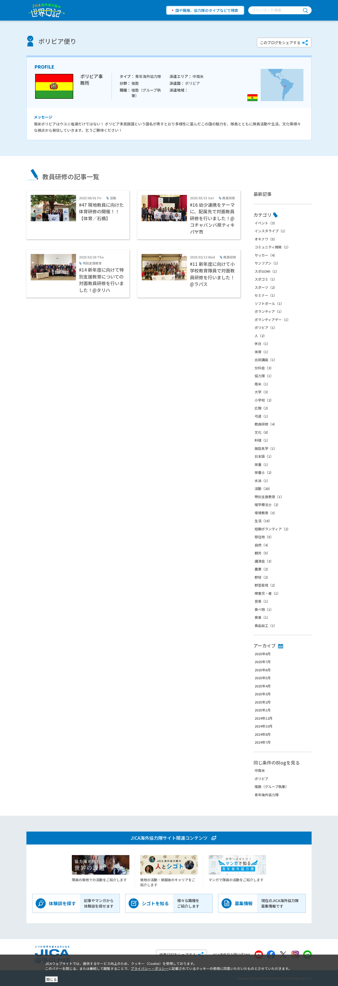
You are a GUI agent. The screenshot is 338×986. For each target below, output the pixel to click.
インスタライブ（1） (271, 230)
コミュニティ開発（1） (272, 246)
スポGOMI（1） (267, 271)
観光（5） (262, 552)
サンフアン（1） (267, 263)
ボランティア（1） (269, 311)
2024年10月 (264, 726)
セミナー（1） (266, 295)
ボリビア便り (57, 41)
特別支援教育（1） (269, 496)
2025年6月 (263, 669)
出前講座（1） (266, 359)
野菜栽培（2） (266, 585)
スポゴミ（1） (266, 279)
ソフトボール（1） (269, 303)
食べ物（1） (264, 609)
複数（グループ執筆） (272, 786)
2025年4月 (263, 685)
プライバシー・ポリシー (149, 968)
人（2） (261, 335)
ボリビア (261, 778)
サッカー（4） (266, 255)
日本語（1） (264, 456)
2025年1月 (263, 710)
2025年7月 (263, 661)
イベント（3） (266, 222)
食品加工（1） (266, 625)
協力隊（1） (264, 375)
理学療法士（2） (267, 504)
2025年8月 (263, 653)
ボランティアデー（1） (272, 319)
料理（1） (262, 440)
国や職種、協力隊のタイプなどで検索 (206, 10)
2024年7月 (263, 742)
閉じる (51, 979)
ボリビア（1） (266, 327)
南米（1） (262, 383)
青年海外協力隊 (267, 794)
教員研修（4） (266, 424)
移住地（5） (264, 536)
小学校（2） (264, 400)
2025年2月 (263, 702)
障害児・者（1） (267, 593)
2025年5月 (263, 677)
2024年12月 (264, 718)
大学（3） (262, 391)
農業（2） (262, 569)
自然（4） (262, 545)
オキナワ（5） (266, 239)
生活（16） (263, 520)
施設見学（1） (266, 448)
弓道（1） (262, 416)
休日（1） (262, 343)
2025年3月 (263, 693)
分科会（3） (264, 367)
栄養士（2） (264, 472)
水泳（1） (262, 480)
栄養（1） (262, 464)
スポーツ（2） (266, 287)
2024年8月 (263, 734)
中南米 (260, 770)
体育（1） (262, 351)
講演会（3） (264, 561)
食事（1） (262, 617)
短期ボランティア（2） (272, 528)
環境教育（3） (266, 512)
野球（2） (262, 577)
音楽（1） (262, 601)
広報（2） (262, 408)
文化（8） (262, 432)
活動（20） (263, 488)
